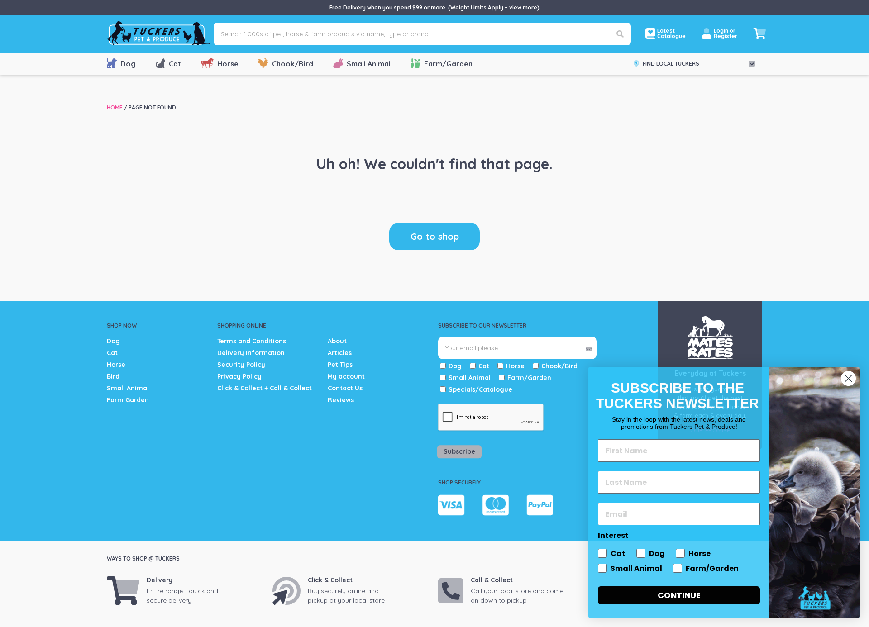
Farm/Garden (448, 63)
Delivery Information (251, 353)
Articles (340, 353)
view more (523, 7)
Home (115, 107)
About (337, 341)
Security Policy (241, 365)
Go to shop (435, 236)
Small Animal (369, 63)
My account (346, 376)
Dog (128, 63)
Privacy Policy (239, 376)
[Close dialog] (848, 378)
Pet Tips (340, 365)
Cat (175, 63)
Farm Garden (128, 400)
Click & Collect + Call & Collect (264, 388)
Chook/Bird (292, 63)
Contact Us (345, 388)
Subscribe (459, 451)
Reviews (341, 400)
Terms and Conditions (251, 341)
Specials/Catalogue (480, 389)
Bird (113, 376)
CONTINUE (679, 595)
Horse (228, 63)
